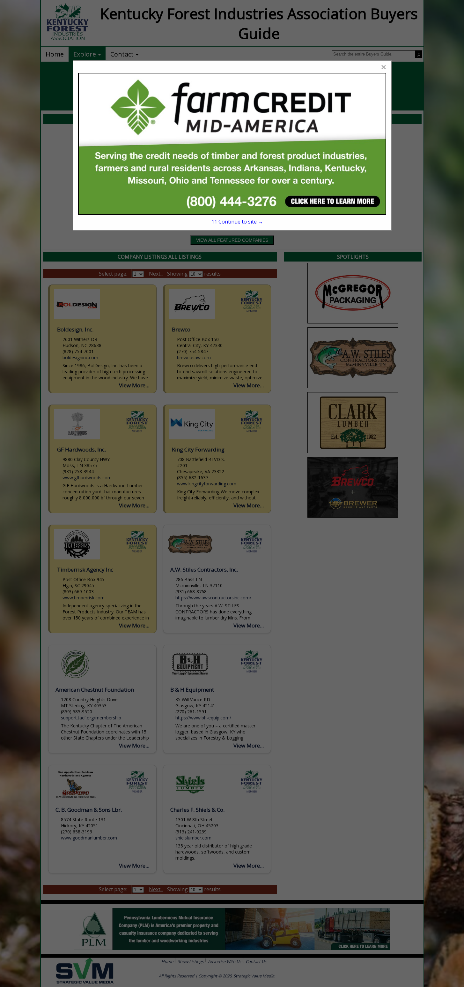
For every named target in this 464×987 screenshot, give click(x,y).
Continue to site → (237, 221)
